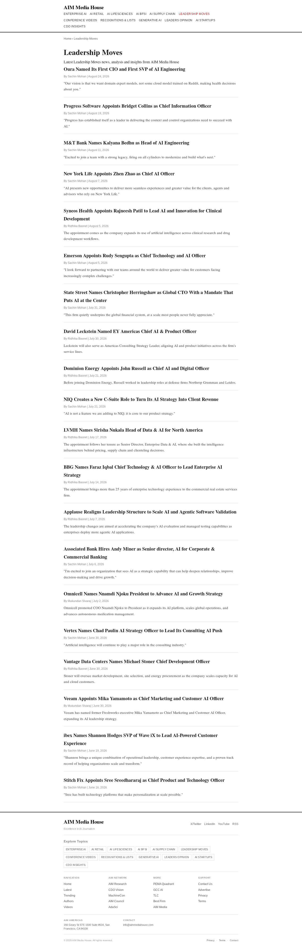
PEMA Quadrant (163, 884)
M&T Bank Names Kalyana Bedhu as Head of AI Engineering (126, 142)
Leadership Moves (194, 14)
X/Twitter (195, 824)
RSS (235, 824)
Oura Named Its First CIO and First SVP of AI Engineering (124, 69)
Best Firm (159, 901)
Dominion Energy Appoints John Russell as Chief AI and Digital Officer (136, 368)
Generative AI (150, 20)
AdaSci (113, 907)
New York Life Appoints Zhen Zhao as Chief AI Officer (119, 173)
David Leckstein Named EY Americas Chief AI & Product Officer (130, 331)
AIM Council (116, 901)
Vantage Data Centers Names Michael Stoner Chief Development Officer (137, 661)
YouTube (224, 824)
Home (67, 38)
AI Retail (97, 14)
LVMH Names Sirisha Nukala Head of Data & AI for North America (133, 429)
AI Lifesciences (120, 14)
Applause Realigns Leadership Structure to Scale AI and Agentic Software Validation (150, 511)
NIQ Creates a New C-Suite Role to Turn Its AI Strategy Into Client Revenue (141, 399)
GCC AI (158, 890)
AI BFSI (141, 14)
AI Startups (205, 20)
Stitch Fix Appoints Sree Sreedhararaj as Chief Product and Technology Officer (144, 780)
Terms (202, 901)
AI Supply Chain (163, 14)
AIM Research (118, 884)
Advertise (204, 890)
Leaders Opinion (179, 20)
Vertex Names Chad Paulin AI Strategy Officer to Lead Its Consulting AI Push (143, 630)
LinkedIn (209, 824)
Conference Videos (80, 20)
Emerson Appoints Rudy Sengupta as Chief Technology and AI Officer (135, 255)
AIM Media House (84, 7)
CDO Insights (74, 26)
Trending (69, 895)
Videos (68, 907)
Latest (67, 890)
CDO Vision (116, 890)
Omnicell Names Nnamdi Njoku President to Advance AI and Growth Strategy (143, 593)
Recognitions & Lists (118, 20)
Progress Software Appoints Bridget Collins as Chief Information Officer (137, 105)
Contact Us (205, 884)
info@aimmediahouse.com (138, 924)
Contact (234, 940)
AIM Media (160, 907)
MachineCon (117, 895)
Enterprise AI (75, 14)
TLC (156, 895)
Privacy (203, 895)
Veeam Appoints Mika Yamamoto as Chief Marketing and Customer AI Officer (144, 698)
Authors (69, 901)
